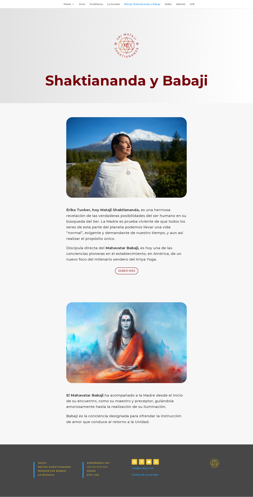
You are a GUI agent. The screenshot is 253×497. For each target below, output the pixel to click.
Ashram (180, 4)
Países (67, 4)
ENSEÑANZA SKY (98, 463)
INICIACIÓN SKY (97, 466)
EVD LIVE (93, 474)
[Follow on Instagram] (134, 462)
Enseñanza (96, 4)
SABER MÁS (126, 270)
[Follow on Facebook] (141, 462)
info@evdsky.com (143, 468)
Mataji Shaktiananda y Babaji (142, 4)
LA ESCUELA (46, 474)
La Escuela (113, 4)
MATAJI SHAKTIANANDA (54, 466)
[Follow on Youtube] (149, 462)
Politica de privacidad (145, 474)
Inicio (82, 4)
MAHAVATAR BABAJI (52, 470)
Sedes (168, 4)
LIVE (192, 4)
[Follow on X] (156, 462)
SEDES (91, 470)
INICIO (42, 463)
